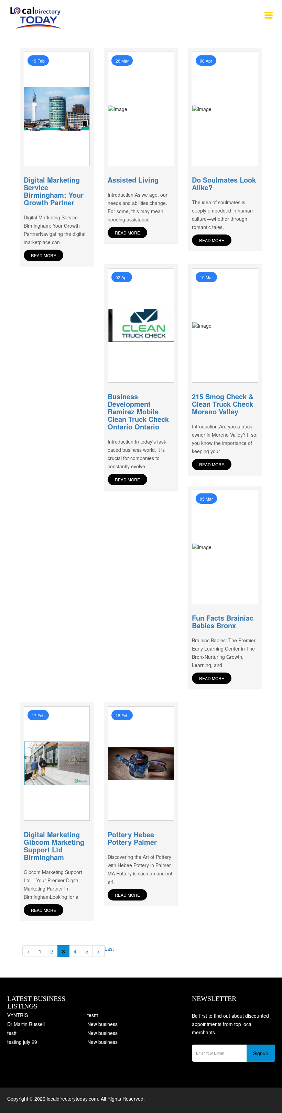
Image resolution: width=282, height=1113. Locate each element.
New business (102, 1024)
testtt (92, 1015)
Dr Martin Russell (26, 1024)
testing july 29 (22, 1041)
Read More (43, 255)
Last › (111, 948)
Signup (260, 1053)
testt (12, 1032)
